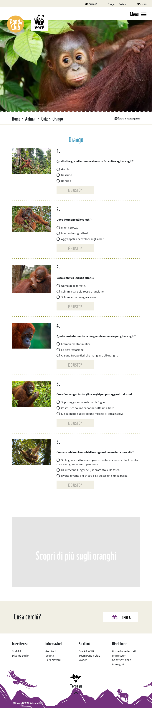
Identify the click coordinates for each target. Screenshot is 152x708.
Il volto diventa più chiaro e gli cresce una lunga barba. (94, 475)
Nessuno (66, 175)
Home (16, 118)
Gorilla (65, 169)
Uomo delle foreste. (73, 286)
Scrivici (16, 651)
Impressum (119, 655)
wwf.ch (83, 660)
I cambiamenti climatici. (75, 344)
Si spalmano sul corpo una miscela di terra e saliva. (92, 413)
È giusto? (75, 189)
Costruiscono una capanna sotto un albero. (88, 408)
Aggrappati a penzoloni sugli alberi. (83, 239)
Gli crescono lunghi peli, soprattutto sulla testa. (90, 470)
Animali (31, 118)
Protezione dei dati (124, 651)
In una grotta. (69, 227)
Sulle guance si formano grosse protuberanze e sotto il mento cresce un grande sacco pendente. (97, 462)
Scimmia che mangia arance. (79, 297)
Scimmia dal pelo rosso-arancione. (82, 291)
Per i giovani (53, 660)
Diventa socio (20, 655)
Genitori (50, 651)
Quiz (44, 118)
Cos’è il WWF (86, 651)
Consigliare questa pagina (129, 118)
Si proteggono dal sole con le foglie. (83, 402)
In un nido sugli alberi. (75, 233)
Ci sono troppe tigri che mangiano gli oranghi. (89, 355)
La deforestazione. (72, 350)
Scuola (49, 655)
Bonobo (66, 181)
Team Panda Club (89, 655)
